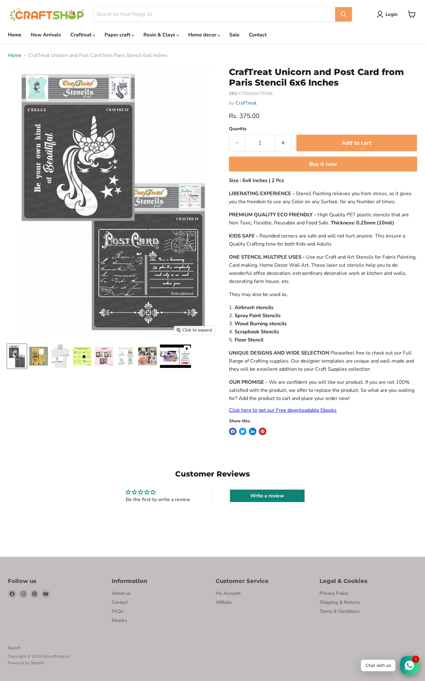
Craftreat (81, 34)
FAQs (117, 611)
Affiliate (224, 602)
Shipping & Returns (340, 602)
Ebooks (119, 620)
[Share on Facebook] (232, 431)
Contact (258, 34)
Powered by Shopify (26, 663)
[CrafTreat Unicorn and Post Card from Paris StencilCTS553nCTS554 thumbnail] (17, 356)
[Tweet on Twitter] (242, 431)
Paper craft (118, 34)
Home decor (202, 34)
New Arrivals (46, 34)
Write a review (267, 495)
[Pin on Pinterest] (262, 431)
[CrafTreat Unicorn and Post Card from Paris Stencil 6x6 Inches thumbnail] (39, 356)
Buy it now (323, 164)
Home (14, 34)
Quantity (237, 128)
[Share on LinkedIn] (252, 431)
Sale (234, 34)
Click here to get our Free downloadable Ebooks (283, 410)
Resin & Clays (159, 34)
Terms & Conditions (340, 611)
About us (121, 593)
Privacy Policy (334, 593)
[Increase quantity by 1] (283, 143)
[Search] (343, 14)
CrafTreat (246, 103)
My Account (228, 593)
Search (14, 648)
